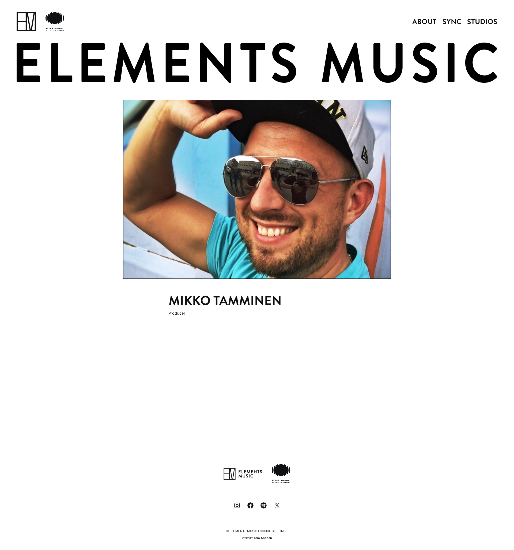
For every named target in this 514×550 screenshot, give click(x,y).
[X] (277, 505)
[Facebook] (250, 505)
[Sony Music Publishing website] (55, 21)
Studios (482, 22)
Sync (452, 22)
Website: (257, 538)
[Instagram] (237, 505)
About (424, 22)
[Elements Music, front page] (26, 21)
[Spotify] (264, 505)
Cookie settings (274, 531)
